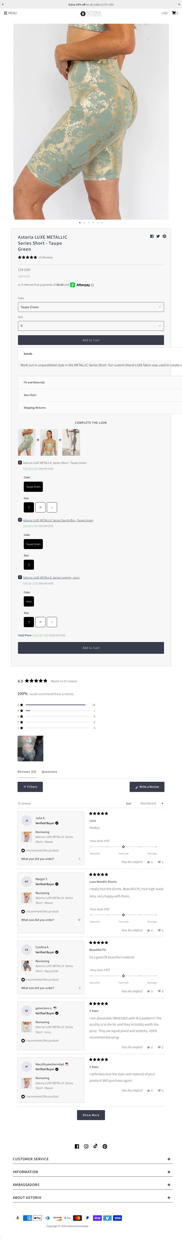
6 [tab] (102, 223)
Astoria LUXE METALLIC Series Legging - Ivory (51, 577)
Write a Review (151, 788)
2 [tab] (84, 223)
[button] (35, 257)
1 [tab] (80, 223)
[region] (31, 748)
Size (20, 317)
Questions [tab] (49, 773)
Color (21, 298)
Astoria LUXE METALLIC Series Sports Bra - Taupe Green (58, 520)
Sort (129, 803)
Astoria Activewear (78, 1226)
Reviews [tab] (27, 773)
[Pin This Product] (164, 236)
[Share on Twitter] (158, 236)
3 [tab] (89, 223)
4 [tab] (93, 223)
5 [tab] (97, 223)
